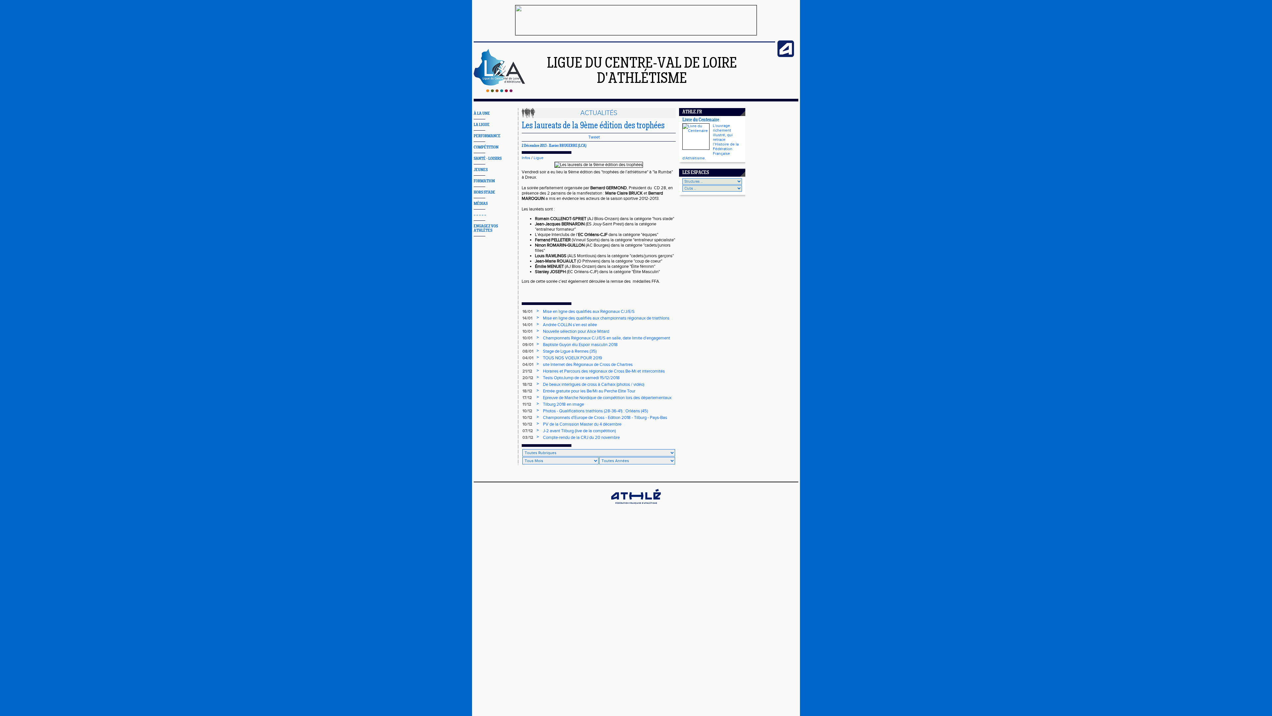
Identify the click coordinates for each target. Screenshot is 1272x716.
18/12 (527, 384)
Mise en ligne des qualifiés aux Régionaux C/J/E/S (589, 311)
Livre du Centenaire (700, 120)
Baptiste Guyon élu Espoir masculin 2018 (580, 344)
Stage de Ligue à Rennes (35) (570, 351)
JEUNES (481, 170)
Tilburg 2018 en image (563, 404)
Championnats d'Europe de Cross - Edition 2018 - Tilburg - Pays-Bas (605, 417)
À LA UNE (482, 113)
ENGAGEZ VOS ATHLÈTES (486, 228)
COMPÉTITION (486, 147)
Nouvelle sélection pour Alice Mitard (576, 331)
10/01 (527, 331)
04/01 (527, 358)
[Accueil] (499, 90)
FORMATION (484, 181)
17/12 (527, 397)
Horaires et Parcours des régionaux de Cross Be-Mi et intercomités (604, 371)
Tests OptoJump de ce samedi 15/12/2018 (581, 378)
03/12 (527, 437)
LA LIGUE (482, 125)
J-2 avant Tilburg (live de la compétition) (579, 431)
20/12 (527, 378)
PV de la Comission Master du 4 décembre (582, 424)
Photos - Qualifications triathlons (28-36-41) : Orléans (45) (595, 411)
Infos (526, 157)
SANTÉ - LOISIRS (488, 158)
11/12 (526, 404)
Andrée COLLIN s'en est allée (570, 325)
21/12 (527, 371)
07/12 (527, 431)
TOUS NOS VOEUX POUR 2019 (572, 358)
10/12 (527, 411)
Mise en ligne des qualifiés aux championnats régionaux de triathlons (606, 318)
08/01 (527, 351)
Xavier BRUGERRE (563, 146)
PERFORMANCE (487, 136)
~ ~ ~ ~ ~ (480, 215)
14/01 (527, 318)
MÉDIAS (481, 204)
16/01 (527, 311)
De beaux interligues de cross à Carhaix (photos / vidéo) (593, 384)
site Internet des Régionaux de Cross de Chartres (588, 364)
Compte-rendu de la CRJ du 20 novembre (581, 437)
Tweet (594, 137)
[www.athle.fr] (785, 55)
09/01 (527, 344)
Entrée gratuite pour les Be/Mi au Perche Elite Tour (589, 391)
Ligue (539, 157)
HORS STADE (484, 192)
